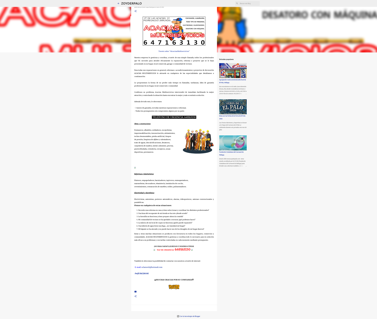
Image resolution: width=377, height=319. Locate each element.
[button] (135, 11)
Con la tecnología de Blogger (189, 316)
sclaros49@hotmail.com (151, 267)
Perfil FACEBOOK (142, 273)
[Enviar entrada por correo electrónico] (135, 292)
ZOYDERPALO (131, 3)
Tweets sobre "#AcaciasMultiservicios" (174, 51)
